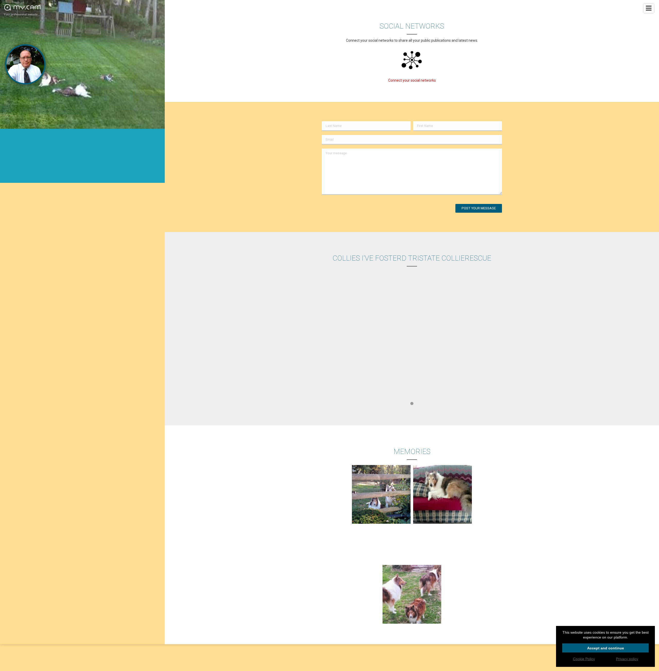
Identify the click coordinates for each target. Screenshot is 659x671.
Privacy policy (627, 659)
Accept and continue (605, 648)
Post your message (479, 208)
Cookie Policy (584, 659)
